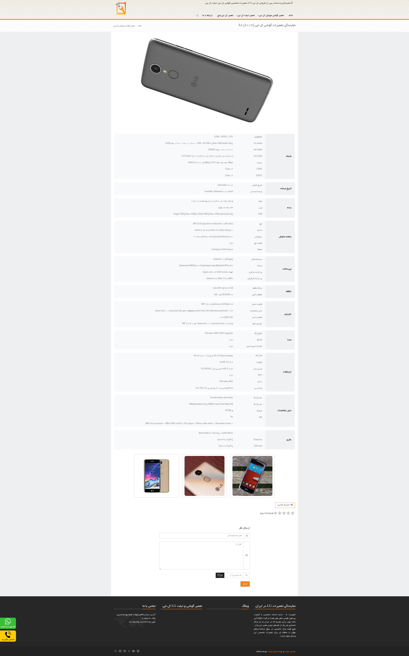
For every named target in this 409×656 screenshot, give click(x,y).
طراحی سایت (290, 652)
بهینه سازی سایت (275, 652)
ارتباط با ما (207, 15)
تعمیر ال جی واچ (225, 15)
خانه (291, 15)
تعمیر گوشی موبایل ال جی (272, 15)
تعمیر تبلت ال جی (246, 15)
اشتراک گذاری (284, 505)
